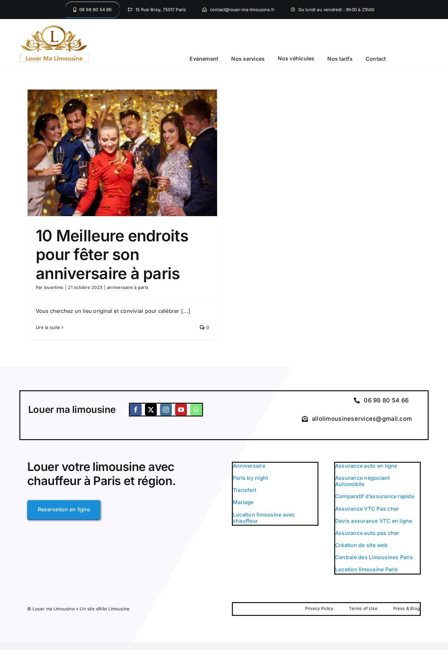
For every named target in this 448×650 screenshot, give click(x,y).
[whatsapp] (196, 410)
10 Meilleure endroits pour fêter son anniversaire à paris (112, 254)
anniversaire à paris (127, 287)
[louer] (54, 28)
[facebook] (136, 410)
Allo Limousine (114, 608)
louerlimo (53, 287)
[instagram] (166, 410)
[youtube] (181, 410)
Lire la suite (48, 327)
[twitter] (151, 410)
